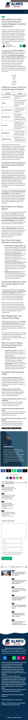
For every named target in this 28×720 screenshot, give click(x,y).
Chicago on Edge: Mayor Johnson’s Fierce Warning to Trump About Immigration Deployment (8, 505)
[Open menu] (14, 712)
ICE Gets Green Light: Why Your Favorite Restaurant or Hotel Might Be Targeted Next (8, 496)
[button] (25, 12)
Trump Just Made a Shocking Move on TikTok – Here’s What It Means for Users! (9, 513)
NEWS (3, 485)
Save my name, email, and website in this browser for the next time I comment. (13, 553)
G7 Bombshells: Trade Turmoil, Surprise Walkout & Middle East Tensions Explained (18, 615)
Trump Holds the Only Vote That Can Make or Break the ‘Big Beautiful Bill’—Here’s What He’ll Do (19, 623)
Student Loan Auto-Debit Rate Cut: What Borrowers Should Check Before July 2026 (19, 574)
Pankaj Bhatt (9, 45)
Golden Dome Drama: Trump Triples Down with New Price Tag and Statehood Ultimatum (9, 488)
